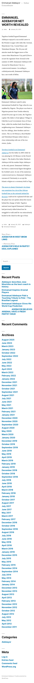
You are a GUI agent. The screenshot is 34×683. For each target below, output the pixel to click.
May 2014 (6, 578)
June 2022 (7, 362)
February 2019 (9, 464)
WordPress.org (9, 666)
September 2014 (10, 571)
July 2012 (6, 617)
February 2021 (9, 411)
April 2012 (7, 624)
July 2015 (6, 558)
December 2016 (9, 522)
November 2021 (9, 385)
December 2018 (9, 470)
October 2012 (8, 610)
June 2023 (7, 343)
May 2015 (6, 562)
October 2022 (8, 353)
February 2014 (9, 581)
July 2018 (6, 480)
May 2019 (6, 454)
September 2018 (10, 477)
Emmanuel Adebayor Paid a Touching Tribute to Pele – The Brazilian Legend (16, 297)
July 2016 (6, 535)
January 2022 (8, 379)
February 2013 (9, 601)
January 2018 (8, 496)
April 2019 (7, 457)
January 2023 (8, 349)
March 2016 (7, 548)
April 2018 (7, 486)
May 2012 (6, 620)
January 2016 (8, 552)
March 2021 (7, 408)
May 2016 (6, 542)
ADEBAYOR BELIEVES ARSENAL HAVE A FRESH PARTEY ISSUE (17, 311)
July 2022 (6, 359)
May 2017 (6, 512)
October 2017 (8, 499)
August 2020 (8, 428)
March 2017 (7, 516)
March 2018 (7, 490)
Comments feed (9, 663)
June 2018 (7, 483)
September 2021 (10, 392)
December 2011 (9, 627)
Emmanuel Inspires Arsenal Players (15, 291)
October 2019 (8, 444)
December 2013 (9, 588)
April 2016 (7, 545)
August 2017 (8, 503)
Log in (5, 657)
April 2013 (7, 597)
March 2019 (7, 460)
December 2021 (9, 382)
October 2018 (8, 473)
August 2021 (8, 395)
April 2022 (7, 369)
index (5, 29)
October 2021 (8, 388)
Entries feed (7, 660)
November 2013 (9, 591)
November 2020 (9, 421)
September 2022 (10, 356)
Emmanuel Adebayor (11, 3)
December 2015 (9, 555)
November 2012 (9, 607)
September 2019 (10, 447)
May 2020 (7, 431)
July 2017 (6, 506)
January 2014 (8, 584)
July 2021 (6, 398)
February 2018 (9, 493)
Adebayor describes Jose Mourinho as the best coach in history (16, 284)
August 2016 (8, 532)
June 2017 (7, 509)
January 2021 (8, 415)
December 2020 (9, 418)
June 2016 (7, 539)
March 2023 (7, 346)
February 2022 (9, 375)
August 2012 (8, 614)
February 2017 (8, 519)
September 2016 (10, 529)
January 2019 (8, 467)
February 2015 (9, 565)
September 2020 (10, 424)
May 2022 (6, 366)
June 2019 (7, 450)
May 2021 (6, 405)
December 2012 (9, 604)
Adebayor (27, 224)
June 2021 (7, 402)
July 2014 (6, 574)
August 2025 (8, 340)
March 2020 (7, 434)
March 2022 (7, 372)
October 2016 (8, 526)
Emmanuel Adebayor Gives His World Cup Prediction (16, 304)
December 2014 (9, 568)
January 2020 (8, 437)
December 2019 (9, 441)
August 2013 (8, 594)
